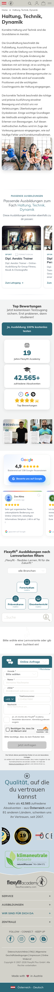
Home (5, 10)
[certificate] (11, 836)
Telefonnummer (26, 696)
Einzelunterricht (38, 605)
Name (11, 679)
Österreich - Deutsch (31, 987)
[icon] (10, 939)
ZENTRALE (9, 922)
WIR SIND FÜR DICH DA (18, 913)
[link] (11, 3)
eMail (10, 688)
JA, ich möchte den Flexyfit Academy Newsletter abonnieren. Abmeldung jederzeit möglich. (30, 719)
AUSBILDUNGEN (13, 904)
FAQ (32, 951)
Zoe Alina (19, 496)
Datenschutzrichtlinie (18, 951)
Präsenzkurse (16, 605)
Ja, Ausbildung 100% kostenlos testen (27, 329)
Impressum (35, 955)
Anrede (11, 671)
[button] (4, 3)
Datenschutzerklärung (16, 764)
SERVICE (7, 896)
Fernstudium (27, 588)
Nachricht (11, 704)
